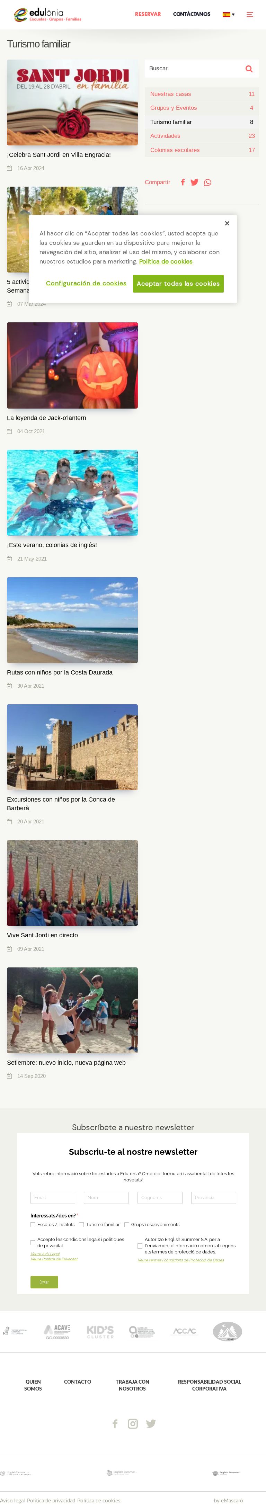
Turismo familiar (171, 122)
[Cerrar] (227, 223)
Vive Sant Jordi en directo (42, 935)
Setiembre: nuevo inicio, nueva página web (66, 1062)
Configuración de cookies (86, 283)
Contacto (77, 1382)
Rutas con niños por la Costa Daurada (60, 672)
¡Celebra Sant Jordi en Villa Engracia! (59, 154)
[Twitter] (151, 1424)
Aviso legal (12, 1500)
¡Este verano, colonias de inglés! (52, 545)
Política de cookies (99, 1500)
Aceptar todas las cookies (178, 283)
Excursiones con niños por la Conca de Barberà (61, 803)
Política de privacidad (51, 1500)
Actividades (165, 136)
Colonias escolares (175, 150)
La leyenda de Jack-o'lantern (46, 417)
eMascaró (232, 1500)
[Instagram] (133, 1424)
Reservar (148, 14)
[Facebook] (115, 1424)
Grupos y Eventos (173, 108)
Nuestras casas (170, 94)
